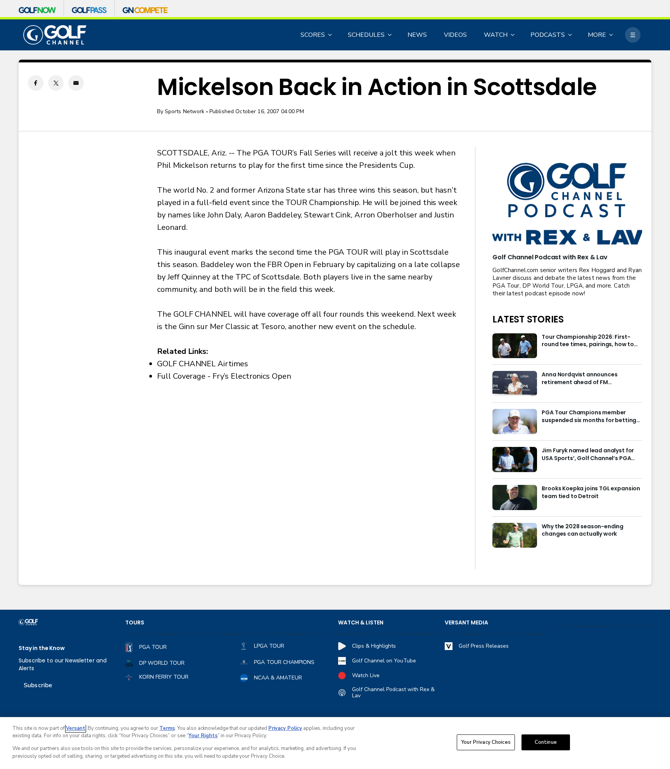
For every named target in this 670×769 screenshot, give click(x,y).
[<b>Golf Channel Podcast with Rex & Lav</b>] (567, 204)
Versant (75, 728)
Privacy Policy (285, 728)
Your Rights (203, 735)
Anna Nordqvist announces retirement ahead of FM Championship (579, 378)
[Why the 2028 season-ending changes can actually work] (514, 535)
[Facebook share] (35, 83)
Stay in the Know (42, 648)
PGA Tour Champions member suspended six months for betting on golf (589, 416)
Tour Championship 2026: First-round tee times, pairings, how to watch (588, 341)
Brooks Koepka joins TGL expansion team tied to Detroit (591, 492)
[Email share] (76, 83)
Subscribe (38, 685)
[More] (633, 35)
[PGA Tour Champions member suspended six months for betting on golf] (514, 421)
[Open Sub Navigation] (330, 35)
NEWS (417, 35)
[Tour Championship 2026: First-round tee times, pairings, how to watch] (514, 346)
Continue (546, 742)
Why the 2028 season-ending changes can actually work (582, 530)
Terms (167, 728)
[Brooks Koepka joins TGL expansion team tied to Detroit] (514, 497)
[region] (335, 743)
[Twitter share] (56, 83)
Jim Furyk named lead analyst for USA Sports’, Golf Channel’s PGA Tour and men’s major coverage (588, 454)
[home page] (54, 35)
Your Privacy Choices (486, 742)
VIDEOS (455, 35)
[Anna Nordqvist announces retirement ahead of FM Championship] (514, 383)
